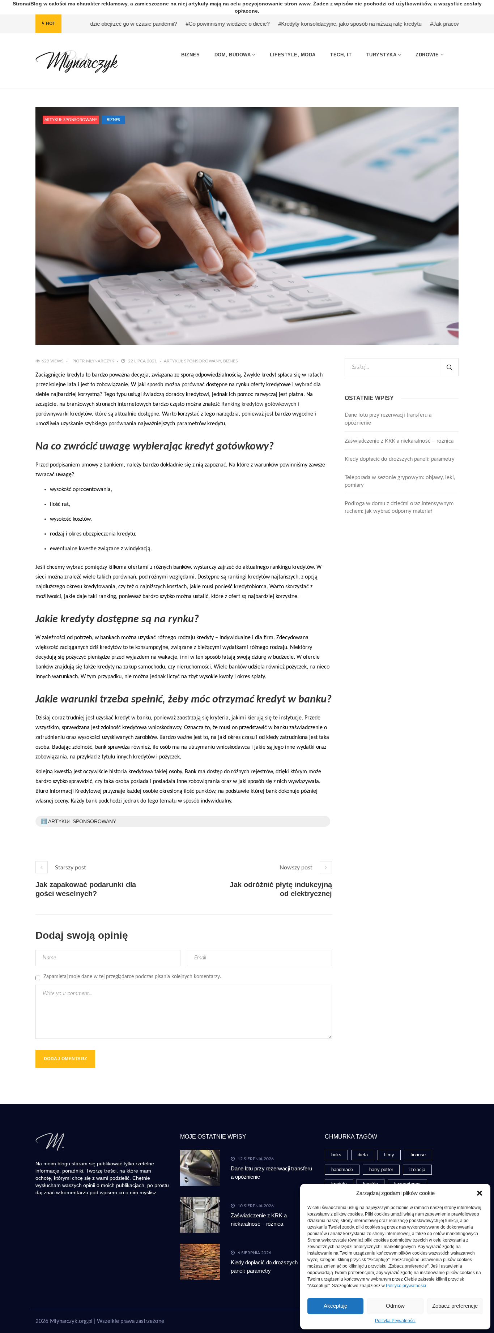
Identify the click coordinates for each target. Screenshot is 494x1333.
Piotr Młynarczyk (93, 361)
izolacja (417, 1169)
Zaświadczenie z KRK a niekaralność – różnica (399, 441)
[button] (479, 1193)
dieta (363, 1154)
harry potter (381, 1169)
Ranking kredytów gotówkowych (258, 404)
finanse (418, 1154)
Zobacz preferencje (455, 1306)
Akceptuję (335, 1306)
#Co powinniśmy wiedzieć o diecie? (186, 24)
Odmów (395, 1306)
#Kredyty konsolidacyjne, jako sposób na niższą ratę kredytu (308, 24)
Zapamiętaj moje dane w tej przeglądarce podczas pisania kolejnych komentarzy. (132, 976)
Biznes (113, 120)
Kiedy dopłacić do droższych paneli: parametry (400, 459)
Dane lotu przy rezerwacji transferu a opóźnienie (388, 418)
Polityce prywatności (406, 1285)
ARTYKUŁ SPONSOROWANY (70, 120)
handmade (342, 1169)
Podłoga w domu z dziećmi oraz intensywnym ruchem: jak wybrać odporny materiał (399, 507)
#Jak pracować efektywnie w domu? (432, 24)
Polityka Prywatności (395, 1320)
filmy (389, 1154)
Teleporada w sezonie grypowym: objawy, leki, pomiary (400, 481)
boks (336, 1154)
